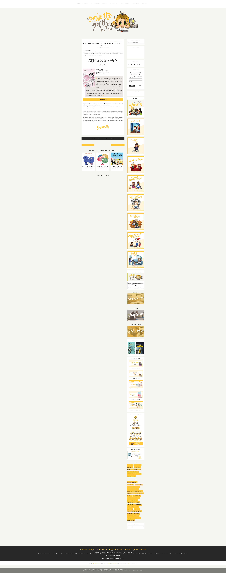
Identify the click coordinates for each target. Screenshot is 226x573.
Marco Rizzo (130, 509)
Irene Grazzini (130, 502)
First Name (131, 81)
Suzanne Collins (138, 491)
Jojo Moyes (129, 515)
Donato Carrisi (130, 484)
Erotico (129, 467)
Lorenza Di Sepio (138, 504)
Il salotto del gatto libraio (136, 453)
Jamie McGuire (130, 486)
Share (98, 138)
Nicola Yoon (136, 509)
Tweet (93, 138)
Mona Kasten (137, 486)
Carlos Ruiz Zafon (139, 493)
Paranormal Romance (132, 471)
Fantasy (135, 467)
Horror (129, 469)
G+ (102, 138)
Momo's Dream (127, 563)
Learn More (136, 570)
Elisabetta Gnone (138, 484)
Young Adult (130, 476)
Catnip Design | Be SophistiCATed (111, 563)
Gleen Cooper (130, 513)
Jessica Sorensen (136, 495)
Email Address (132, 77)
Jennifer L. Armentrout (132, 482)
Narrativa (136, 469)
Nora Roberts (130, 511)
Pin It (106, 138)
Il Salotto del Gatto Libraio (96, 563)
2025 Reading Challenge (134, 451)
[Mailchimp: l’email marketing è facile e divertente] (140, 86)
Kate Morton (136, 515)
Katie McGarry (130, 504)
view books (139, 458)
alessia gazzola (130, 493)
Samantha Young (131, 520)
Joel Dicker (136, 502)
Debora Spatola (130, 491)
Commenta (112, 138)
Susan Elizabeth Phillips (132, 500)
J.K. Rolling (129, 495)
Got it (141, 570)
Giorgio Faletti (137, 511)
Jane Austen (136, 513)
